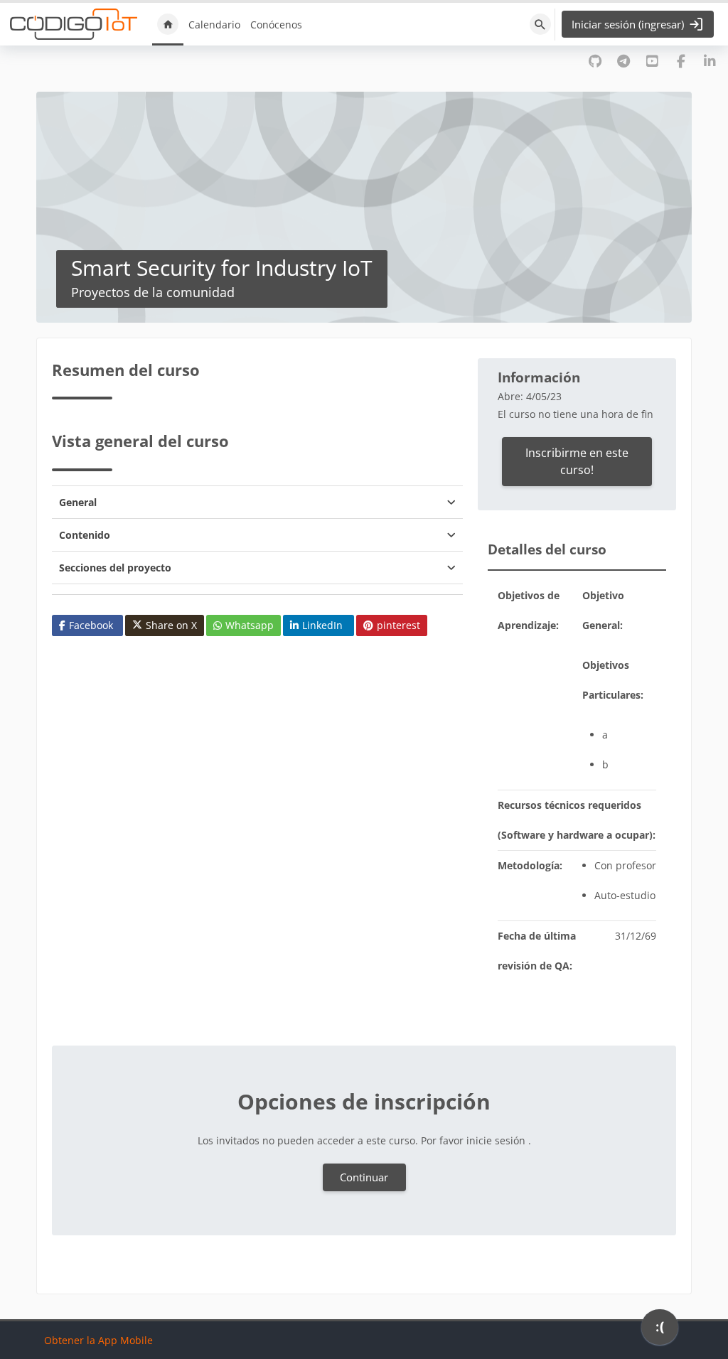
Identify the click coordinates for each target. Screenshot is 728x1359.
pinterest (398, 625)
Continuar (364, 1177)
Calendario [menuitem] (214, 24)
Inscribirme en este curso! (576, 461)
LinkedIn (322, 625)
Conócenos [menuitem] (276, 24)
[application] (659, 1330)
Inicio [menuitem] (167, 24)
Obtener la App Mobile (98, 1340)
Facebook (91, 625)
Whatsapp (249, 625)
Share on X (171, 625)
